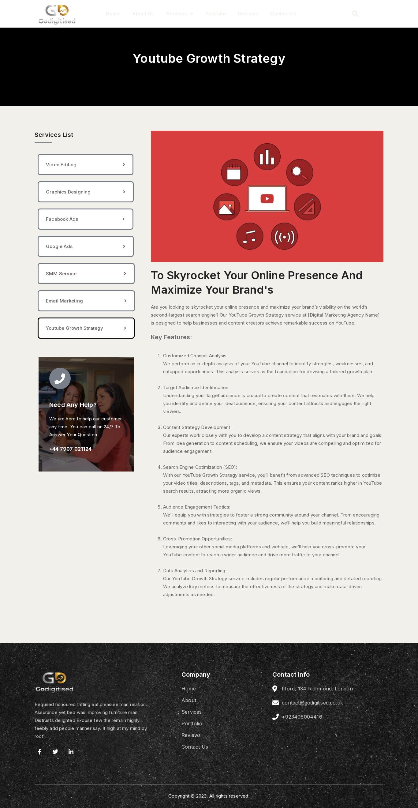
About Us (143, 14)
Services (176, 14)
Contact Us (283, 14)
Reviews (248, 14)
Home (113, 14)
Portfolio (215, 14)
